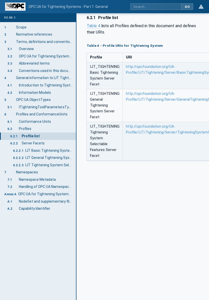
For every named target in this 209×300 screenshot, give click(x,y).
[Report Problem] (201, 6)
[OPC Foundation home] (15, 7)
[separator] (76, 156)
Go (187, 7)
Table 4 (93, 25)
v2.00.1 (10, 17)
